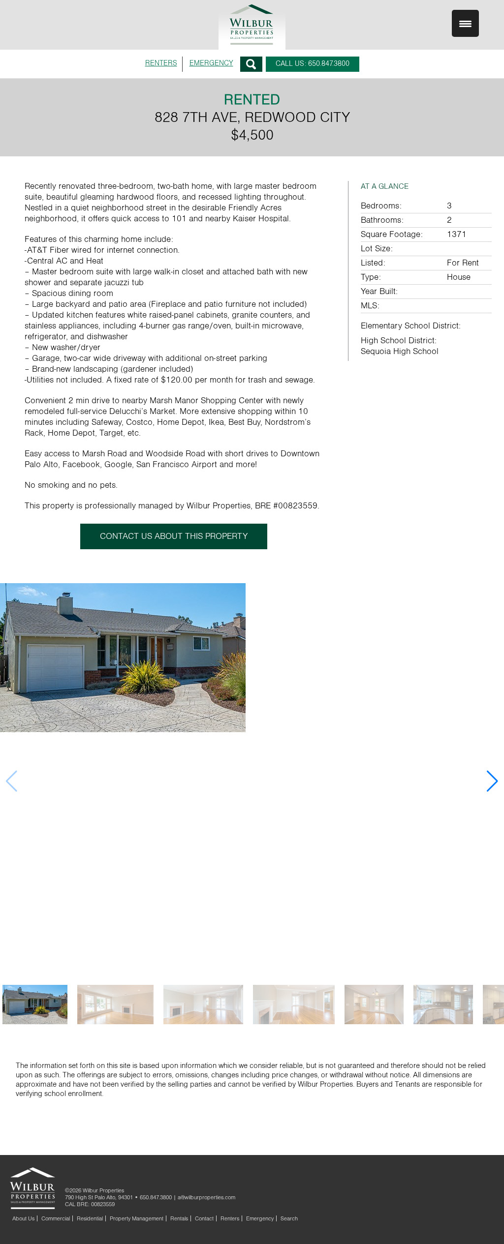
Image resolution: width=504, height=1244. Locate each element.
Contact (204, 1218)
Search (251, 64)
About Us (23, 1218)
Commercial (55, 1218)
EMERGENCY (211, 63)
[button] (492, 781)
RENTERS (161, 63)
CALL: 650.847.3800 (312, 63)
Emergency (260, 1218)
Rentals (179, 1218)
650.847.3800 (156, 1197)
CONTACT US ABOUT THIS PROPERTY (174, 536)
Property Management (136, 1218)
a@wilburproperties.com (206, 1197)
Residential (90, 1218)
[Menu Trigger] (465, 23)
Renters (229, 1218)
